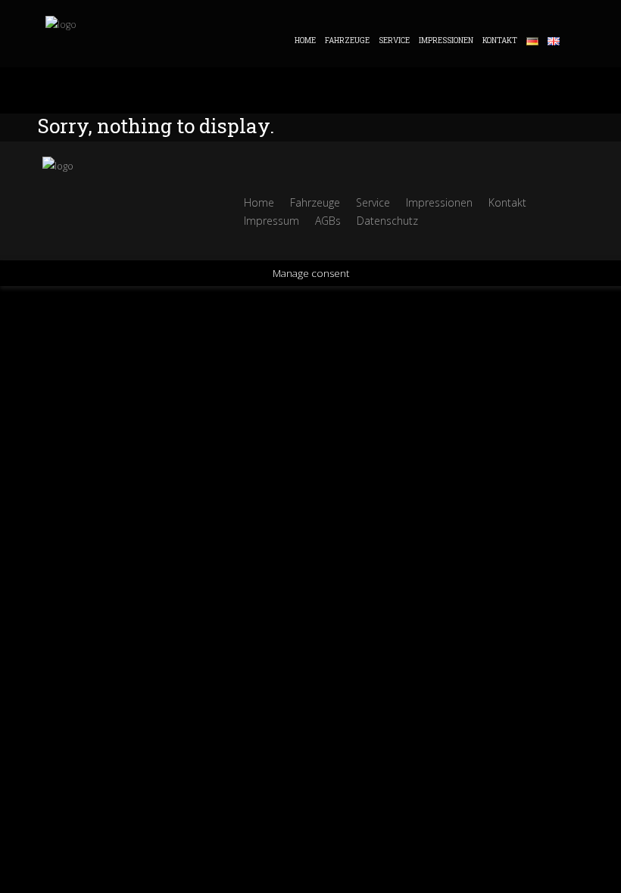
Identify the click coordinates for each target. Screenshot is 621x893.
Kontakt (499, 40)
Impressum (271, 220)
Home (305, 40)
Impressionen (446, 40)
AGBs (328, 220)
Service (394, 40)
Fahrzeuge (347, 40)
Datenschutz (387, 220)
